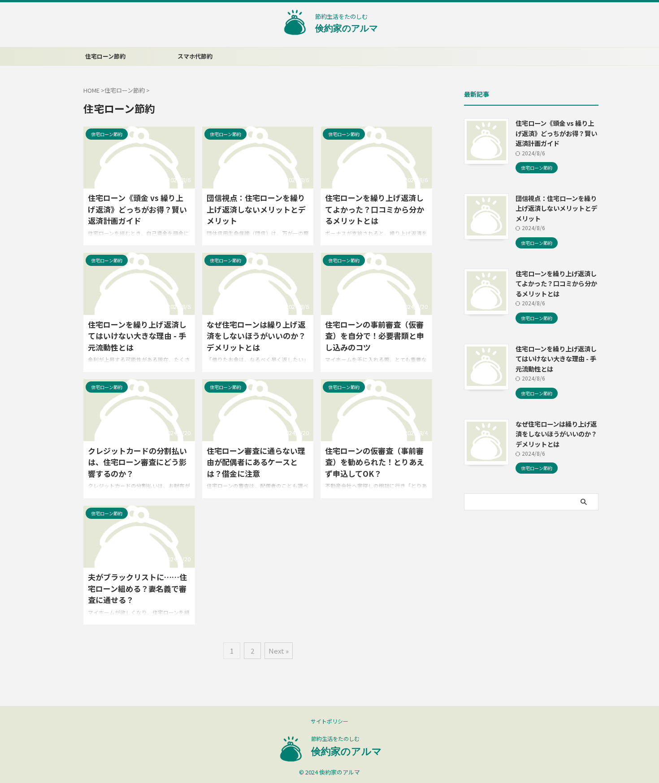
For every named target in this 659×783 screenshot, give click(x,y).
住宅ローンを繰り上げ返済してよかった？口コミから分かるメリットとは (374, 209)
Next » (279, 650)
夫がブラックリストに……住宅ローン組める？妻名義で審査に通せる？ (137, 588)
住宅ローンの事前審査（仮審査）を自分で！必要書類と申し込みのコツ (374, 336)
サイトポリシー (329, 721)
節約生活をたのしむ (335, 738)
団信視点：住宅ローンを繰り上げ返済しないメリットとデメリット (256, 209)
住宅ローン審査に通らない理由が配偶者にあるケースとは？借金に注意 (256, 462)
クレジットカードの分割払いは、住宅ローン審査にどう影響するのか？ (137, 462)
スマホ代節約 (195, 56)
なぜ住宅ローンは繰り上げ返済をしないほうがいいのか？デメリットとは (256, 336)
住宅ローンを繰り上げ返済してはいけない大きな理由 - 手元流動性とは (137, 336)
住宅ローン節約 (105, 56)
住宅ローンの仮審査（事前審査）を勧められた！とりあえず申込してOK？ (374, 462)
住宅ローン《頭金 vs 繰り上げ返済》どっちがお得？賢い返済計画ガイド (137, 209)
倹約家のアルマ (346, 28)
